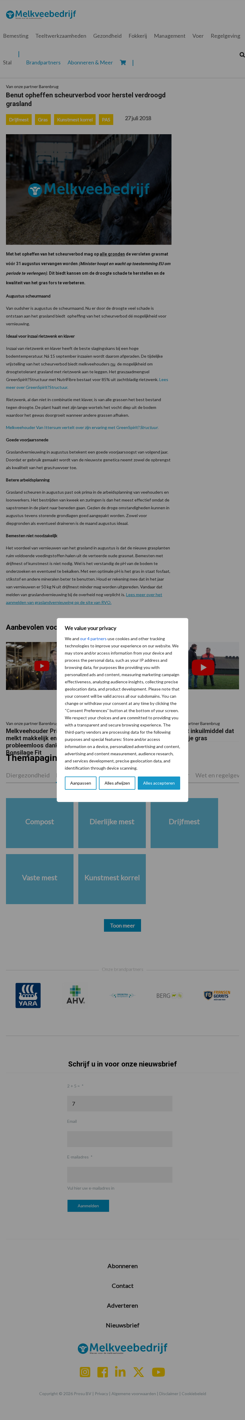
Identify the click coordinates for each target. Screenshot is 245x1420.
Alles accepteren (159, 782)
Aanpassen (80, 782)
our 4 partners (93, 638)
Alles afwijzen (117, 782)
